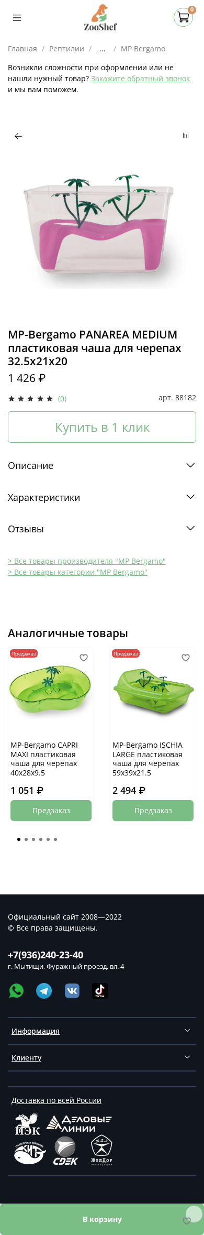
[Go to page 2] (26, 839)
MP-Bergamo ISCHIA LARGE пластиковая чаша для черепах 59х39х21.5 (147, 759)
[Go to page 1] (18, 839)
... (102, 49)
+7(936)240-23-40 (45, 954)
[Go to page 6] (55, 839)
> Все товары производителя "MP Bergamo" (87, 561)
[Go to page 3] (33, 839)
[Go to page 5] (48, 839)
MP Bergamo (143, 48)
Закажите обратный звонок (140, 78)
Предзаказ (51, 810)
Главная (22, 48)
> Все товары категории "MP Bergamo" (78, 572)
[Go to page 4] (40, 839)
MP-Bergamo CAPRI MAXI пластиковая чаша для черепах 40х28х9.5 (44, 759)
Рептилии (66, 48)
